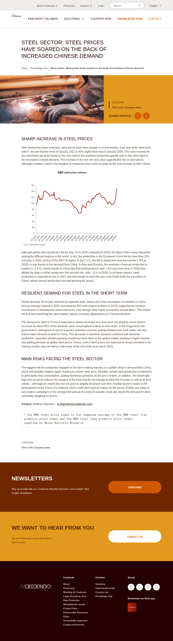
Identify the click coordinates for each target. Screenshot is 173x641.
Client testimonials (105, 588)
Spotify (148, 587)
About (66, 584)
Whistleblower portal (74, 604)
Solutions (72, 18)
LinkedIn (131, 587)
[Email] (137, 116)
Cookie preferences (73, 624)
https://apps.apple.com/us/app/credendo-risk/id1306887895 (149, 606)
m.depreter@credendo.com (74, 404)
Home (24, 68)
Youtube (139, 587)
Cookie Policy (70, 608)
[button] (83, 19)
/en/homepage (35, 586)
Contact (154, 18)
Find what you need (43, 18)
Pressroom (69, 5)
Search (139, 5)
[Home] (16, 19)
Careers (84, 5)
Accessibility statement (75, 620)
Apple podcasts (156, 587)
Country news (133, 107)
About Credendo (45, 5)
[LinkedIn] (146, 116)
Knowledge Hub (103, 596)
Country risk (101, 18)
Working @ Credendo (74, 592)
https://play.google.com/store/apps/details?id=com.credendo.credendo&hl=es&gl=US (150, 614)
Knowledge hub (129, 18)
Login (101, 5)
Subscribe (135, 487)
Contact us (135, 536)
